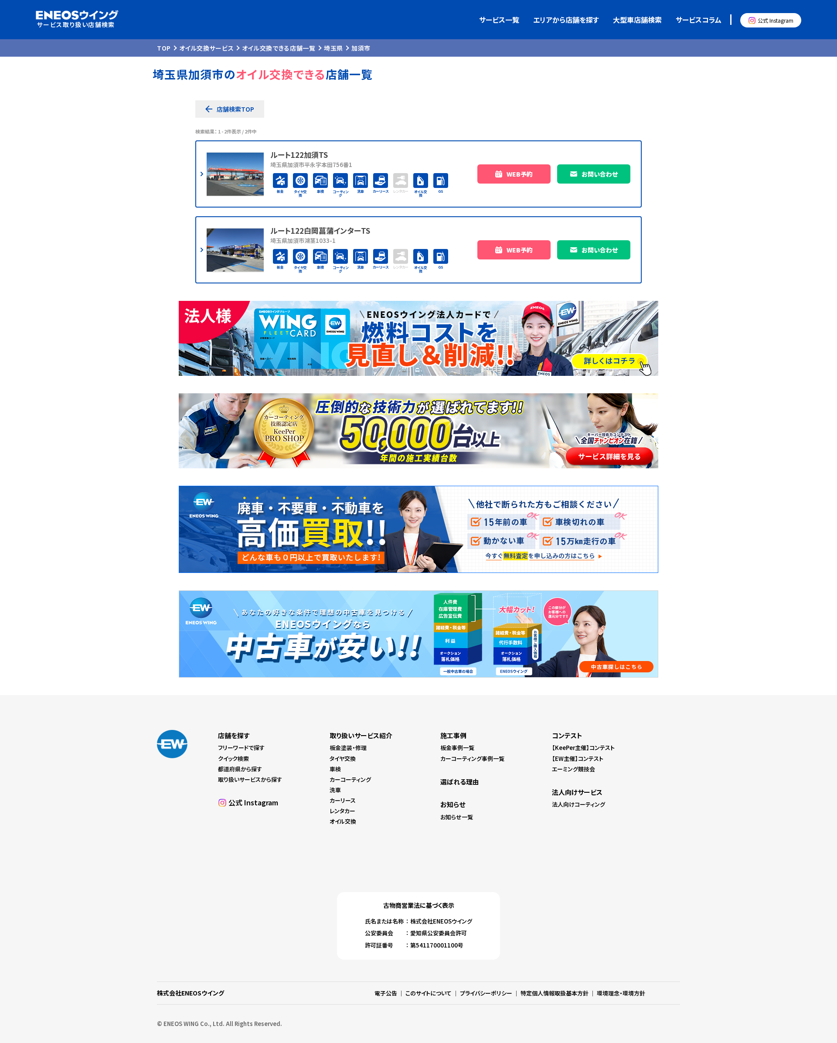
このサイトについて (428, 993)
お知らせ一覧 (456, 817)
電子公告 (385, 993)
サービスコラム (698, 19)
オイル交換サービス (206, 48)
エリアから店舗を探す (566, 19)
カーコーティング (350, 779)
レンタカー (342, 811)
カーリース (343, 800)
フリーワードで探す (241, 747)
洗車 (335, 790)
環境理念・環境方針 (621, 993)
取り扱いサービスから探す (250, 779)
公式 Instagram (775, 20)
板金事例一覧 (457, 747)
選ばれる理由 (459, 781)
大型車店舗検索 (637, 19)
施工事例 (453, 735)
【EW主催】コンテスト (577, 758)
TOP (164, 48)
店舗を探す (233, 735)
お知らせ (452, 804)
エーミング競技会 (573, 769)
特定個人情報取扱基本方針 (555, 993)
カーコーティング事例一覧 (472, 758)
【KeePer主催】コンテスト (583, 747)
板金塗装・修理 (348, 747)
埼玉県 (333, 48)
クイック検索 (233, 758)
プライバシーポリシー (486, 993)
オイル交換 (343, 821)
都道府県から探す (240, 769)
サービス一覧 (499, 19)
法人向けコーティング (578, 804)
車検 (335, 769)
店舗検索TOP (235, 109)
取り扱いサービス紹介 (361, 735)
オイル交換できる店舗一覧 (278, 48)
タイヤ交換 (343, 758)
